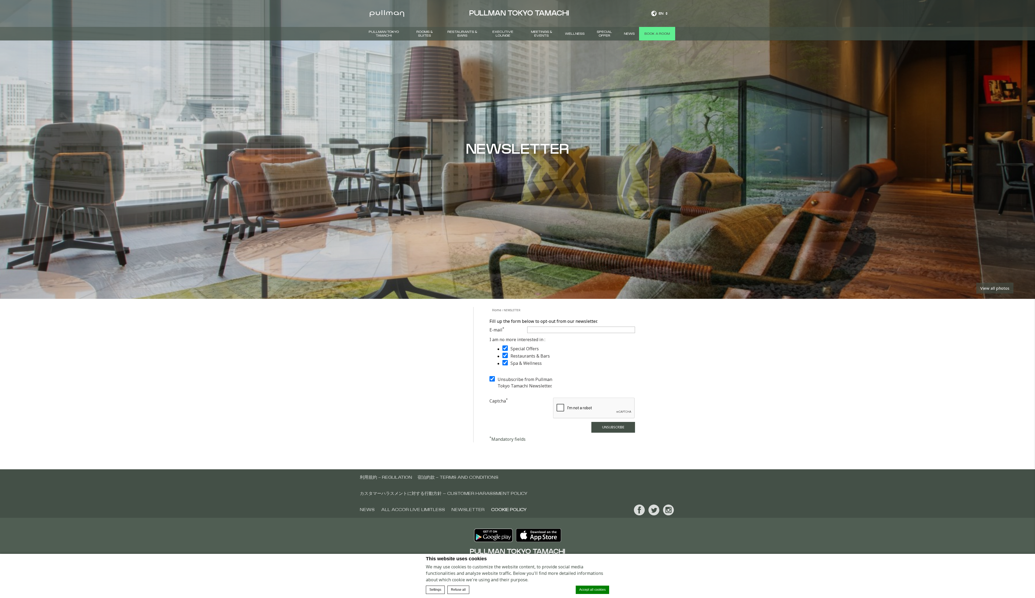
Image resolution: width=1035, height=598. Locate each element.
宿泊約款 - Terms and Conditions (458, 477)
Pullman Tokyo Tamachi (384, 33)
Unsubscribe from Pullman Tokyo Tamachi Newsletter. (525, 382)
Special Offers (524, 349)
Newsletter (468, 510)
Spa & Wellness (526, 363)
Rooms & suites (424, 33)
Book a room (657, 33)
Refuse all (458, 590)
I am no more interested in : (517, 339)
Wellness (575, 33)
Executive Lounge (502, 33)
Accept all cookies (592, 590)
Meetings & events (541, 33)
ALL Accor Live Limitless (413, 510)
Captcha (498, 401)
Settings (435, 590)
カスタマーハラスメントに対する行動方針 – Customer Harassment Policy (443, 493)
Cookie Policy (509, 510)
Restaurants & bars (462, 33)
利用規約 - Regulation (386, 477)
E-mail (496, 330)
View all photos (994, 288)
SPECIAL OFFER (604, 33)
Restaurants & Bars (530, 356)
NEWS (629, 33)
